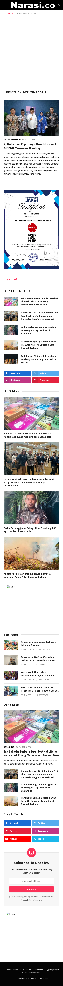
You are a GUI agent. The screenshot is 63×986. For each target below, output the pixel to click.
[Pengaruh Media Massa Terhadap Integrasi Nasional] (11, 645)
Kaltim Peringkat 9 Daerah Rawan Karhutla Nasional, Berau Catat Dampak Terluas (38, 344)
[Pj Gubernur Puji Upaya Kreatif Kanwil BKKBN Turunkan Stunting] (31, 117)
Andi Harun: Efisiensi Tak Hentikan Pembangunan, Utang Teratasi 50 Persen (38, 359)
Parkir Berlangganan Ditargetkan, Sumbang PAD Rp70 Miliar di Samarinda (38, 330)
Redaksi (21, 979)
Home (19, 13)
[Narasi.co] (33, 5)
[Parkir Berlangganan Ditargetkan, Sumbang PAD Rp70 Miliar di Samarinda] (11, 330)
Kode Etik (44, 979)
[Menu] (5, 5)
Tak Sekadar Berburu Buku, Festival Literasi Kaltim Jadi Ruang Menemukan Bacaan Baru (39, 301)
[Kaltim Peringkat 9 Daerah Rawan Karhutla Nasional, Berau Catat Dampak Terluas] (11, 345)
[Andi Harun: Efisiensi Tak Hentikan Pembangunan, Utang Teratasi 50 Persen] (11, 359)
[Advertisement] (31, 51)
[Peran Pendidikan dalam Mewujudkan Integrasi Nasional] (11, 675)
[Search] (58, 5)
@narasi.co (13, 279)
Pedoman (32, 979)
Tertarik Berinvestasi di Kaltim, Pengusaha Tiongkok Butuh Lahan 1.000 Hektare (39, 690)
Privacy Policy (26, 900)
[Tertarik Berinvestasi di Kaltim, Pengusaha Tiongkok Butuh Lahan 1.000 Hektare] (11, 691)
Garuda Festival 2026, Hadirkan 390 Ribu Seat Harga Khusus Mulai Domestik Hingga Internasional (39, 315)
